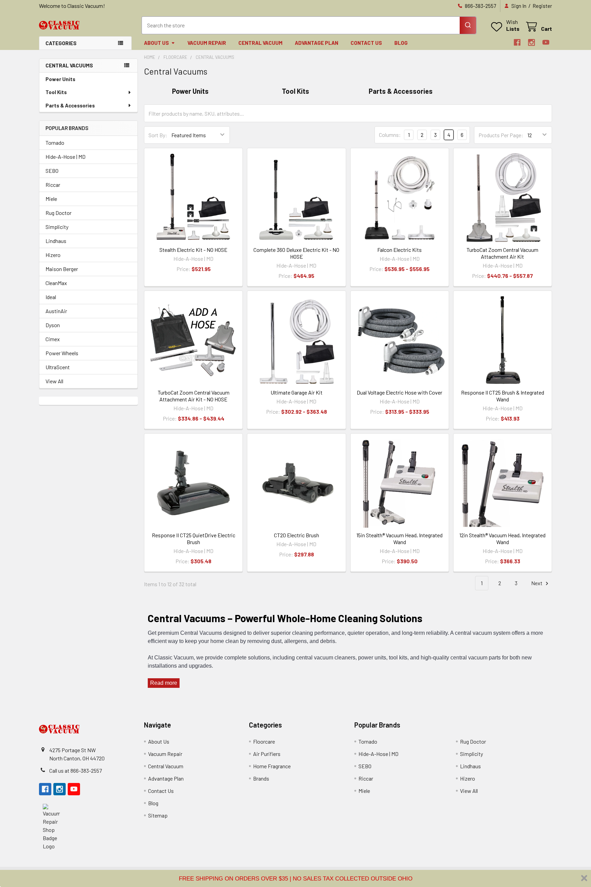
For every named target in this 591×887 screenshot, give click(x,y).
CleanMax (56, 283)
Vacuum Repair (206, 43)
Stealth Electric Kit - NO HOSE (193, 249)
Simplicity (56, 226)
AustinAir (56, 311)
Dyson (52, 325)
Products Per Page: (500, 135)
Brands (261, 778)
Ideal (50, 297)
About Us (156, 43)
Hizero (53, 255)
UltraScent (57, 367)
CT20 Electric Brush (296, 535)
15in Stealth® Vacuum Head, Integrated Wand (399, 538)
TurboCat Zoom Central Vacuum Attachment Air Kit (502, 253)
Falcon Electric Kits (399, 249)
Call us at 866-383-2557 (75, 770)
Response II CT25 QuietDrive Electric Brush (193, 538)
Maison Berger (61, 269)
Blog (401, 43)
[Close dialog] (584, 878)
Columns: (390, 134)
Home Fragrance (272, 766)
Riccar (52, 184)
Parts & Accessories (70, 105)
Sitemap (158, 815)
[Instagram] (531, 42)
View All (54, 381)
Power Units (60, 79)
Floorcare (264, 741)
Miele (51, 198)
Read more (163, 683)
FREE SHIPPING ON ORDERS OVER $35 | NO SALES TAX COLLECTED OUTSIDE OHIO (295, 878)
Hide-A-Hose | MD (65, 156)
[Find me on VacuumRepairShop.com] (51, 826)
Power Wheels (61, 353)
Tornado (54, 142)
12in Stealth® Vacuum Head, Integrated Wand (502, 538)
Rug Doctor (58, 212)
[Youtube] (546, 42)
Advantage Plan (316, 43)
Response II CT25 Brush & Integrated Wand (502, 395)
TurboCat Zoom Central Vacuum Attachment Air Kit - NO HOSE (193, 395)
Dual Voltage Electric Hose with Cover (399, 392)
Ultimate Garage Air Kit (297, 392)
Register (542, 6)
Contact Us (366, 43)
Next (537, 583)
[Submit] (468, 25)
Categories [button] (61, 43)
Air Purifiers (266, 753)
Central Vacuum (260, 43)
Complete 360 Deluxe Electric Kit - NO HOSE (296, 253)
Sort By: (157, 135)
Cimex (52, 339)
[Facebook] (517, 42)
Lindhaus (55, 240)
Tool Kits (56, 92)
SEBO (51, 170)
